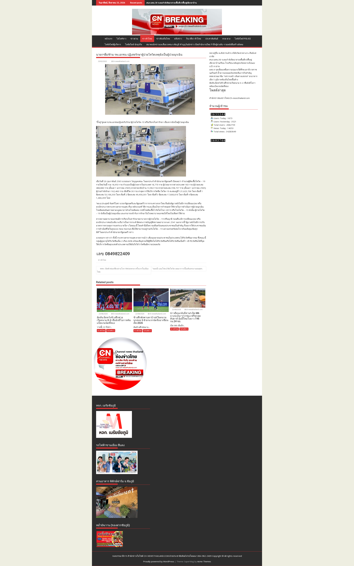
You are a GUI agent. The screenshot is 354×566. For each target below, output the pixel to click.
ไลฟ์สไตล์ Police (243, 38)
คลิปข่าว (178, 38)
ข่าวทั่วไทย (147, 38)
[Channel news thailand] (177, 33)
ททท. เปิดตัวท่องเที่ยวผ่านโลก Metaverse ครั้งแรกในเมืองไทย (123, 270)
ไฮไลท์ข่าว (121, 38)
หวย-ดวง (226, 38)
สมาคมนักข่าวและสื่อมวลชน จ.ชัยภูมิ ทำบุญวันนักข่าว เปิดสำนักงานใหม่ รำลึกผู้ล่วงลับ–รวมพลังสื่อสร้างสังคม (194, 44)
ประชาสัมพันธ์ (211, 38)
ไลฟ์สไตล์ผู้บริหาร (113, 44)
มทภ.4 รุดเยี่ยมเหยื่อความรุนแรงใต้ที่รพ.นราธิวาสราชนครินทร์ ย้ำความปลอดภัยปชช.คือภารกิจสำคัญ (189, 2)
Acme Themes (204, 561)
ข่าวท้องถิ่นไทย (163, 38)
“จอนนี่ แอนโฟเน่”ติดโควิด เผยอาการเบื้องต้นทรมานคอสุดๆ (177, 268)
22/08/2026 (139, 314)
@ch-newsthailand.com (120, 61)
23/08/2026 (103, 314)
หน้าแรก (108, 38)
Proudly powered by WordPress (158, 561)
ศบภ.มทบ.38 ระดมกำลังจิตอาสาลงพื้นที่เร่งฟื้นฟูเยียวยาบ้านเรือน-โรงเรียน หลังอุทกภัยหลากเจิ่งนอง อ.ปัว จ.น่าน (232, 63)
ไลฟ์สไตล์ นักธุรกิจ (133, 44)
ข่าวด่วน (134, 38)
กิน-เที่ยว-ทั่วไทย (193, 38)
